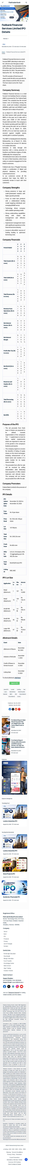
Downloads (7, 956)
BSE (13, 1149)
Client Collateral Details (14, 1164)
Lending (19, 689)
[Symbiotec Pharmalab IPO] (14, 887)
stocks (18, 696)
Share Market (22, 694)
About (5, 931)
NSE (16, 694)
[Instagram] (17, 986)
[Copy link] (19, 709)
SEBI (24, 1149)
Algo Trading (7, 968)
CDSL (20, 1149)
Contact (6, 946)
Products (6, 939)
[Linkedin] (13, 986)
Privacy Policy (11, 1154)
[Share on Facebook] (9, 709)
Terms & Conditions (17, 1152)
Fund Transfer (8, 961)
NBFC (11, 694)
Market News (12, 691)
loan (24, 689)
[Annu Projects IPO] (14, 864)
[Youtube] (21, 986)
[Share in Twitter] (13, 709)
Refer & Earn (7, 966)
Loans (5, 691)
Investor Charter (8, 970)
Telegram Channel (13, 992)
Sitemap (8, 1152)
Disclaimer (19, 1154)
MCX (16, 1149)
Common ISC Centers (14, 1162)
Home (3, 52)
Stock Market (12, 696)
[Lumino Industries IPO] (14, 812)
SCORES (11, 1025)
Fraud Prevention (14, 1157)
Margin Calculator (9, 958)
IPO (5, 936)
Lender (12, 689)
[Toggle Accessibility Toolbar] (26, 1159)
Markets (5, 694)
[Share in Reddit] (16, 709)
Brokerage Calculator (10, 953)
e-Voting (5, 1149)
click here (24, 1094)
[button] (3, 2)
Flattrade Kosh (14, 2)
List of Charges (8, 943)
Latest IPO (6, 689)
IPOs (4, 44)
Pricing (6, 941)
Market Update (21, 691)
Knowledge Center (9, 963)
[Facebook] (4, 986)
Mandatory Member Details (14, 1160)
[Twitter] (8, 986)
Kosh (5, 934)
